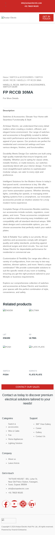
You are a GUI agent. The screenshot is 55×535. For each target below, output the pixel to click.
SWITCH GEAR (10, 87)
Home (5, 77)
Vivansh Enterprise (19, 530)
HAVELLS (21, 80)
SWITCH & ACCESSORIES (21, 77)
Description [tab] (9, 110)
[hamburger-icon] (32, 17)
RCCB (12, 80)
